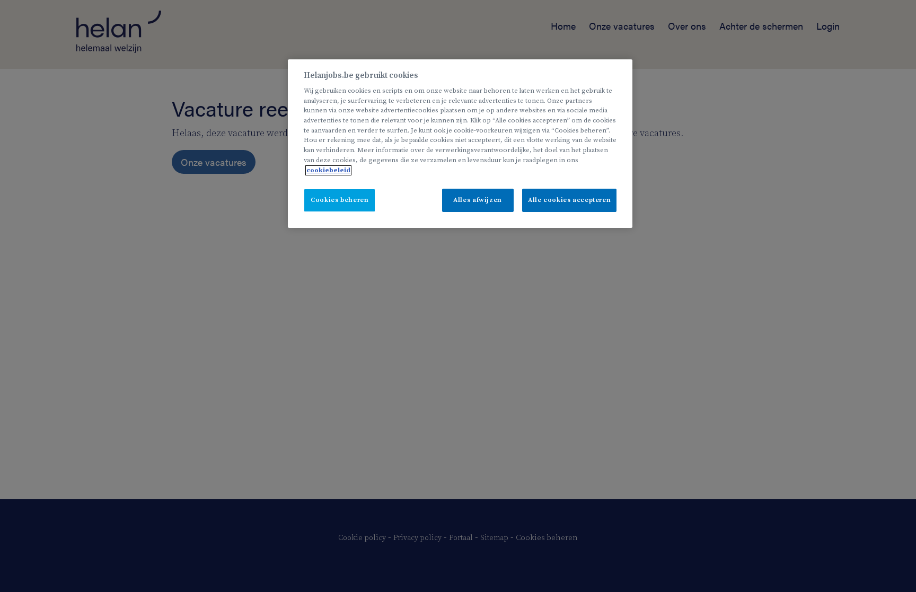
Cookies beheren (339, 200)
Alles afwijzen (477, 200)
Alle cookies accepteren (569, 200)
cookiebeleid (328, 170)
